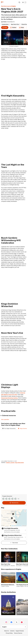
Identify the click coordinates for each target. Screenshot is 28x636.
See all (6, 42)
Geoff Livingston (14, 46)
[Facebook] (11, 622)
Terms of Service (18, 633)
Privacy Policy (9, 633)
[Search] (19, 2)
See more (15, 542)
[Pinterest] (21, 622)
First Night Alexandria (10, 428)
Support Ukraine (20, 630)
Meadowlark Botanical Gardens (9, 398)
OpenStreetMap (18, 525)
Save (5, 27)
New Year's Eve (15, 24)
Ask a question (5, 419)
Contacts (12, 630)
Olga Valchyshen (19, 462)
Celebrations (5, 24)
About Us (6, 630)
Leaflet (12, 525)
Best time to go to (8, 6)
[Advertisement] (14, 75)
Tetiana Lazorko (10, 462)
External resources (9, 415)
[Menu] (24, 2)
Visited (14, 27)
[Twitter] (16, 622)
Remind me (15, 502)
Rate (22, 27)
